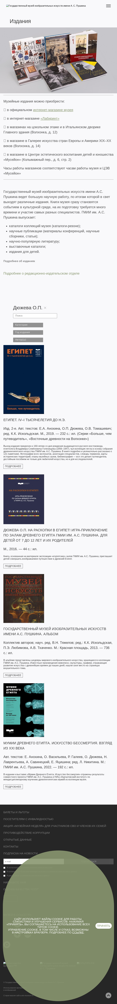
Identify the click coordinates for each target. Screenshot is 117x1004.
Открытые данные (17, 839)
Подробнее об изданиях (19, 261)
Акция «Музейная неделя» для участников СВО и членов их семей (54, 825)
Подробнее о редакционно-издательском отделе (41, 273)
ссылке (78, 932)
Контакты (10, 846)
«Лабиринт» (50, 118)
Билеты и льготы (16, 812)
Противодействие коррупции (26, 832)
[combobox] (28, 325)
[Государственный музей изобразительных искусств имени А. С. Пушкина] (46, 6)
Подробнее (13, 466)
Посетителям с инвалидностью (28, 819)
